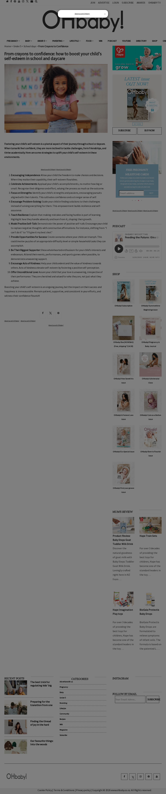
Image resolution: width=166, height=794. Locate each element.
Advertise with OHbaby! (82, 14)
